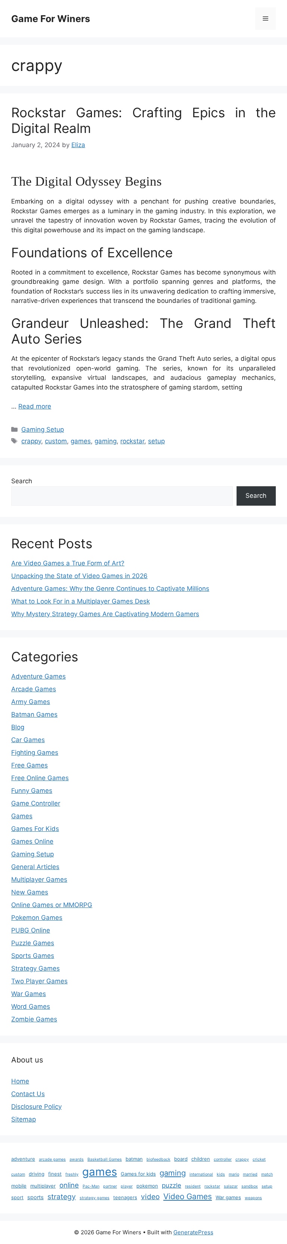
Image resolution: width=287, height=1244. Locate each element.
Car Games (28, 740)
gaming (106, 441)
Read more (34, 406)
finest (55, 1174)
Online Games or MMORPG (51, 905)
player (127, 1186)
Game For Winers (50, 18)
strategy (61, 1196)
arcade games (52, 1159)
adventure (23, 1159)
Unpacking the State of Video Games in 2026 (79, 576)
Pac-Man (91, 1186)
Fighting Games (34, 752)
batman (134, 1159)
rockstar (132, 441)
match (267, 1174)
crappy (31, 441)
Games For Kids (35, 828)
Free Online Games (40, 778)
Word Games (30, 1006)
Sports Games (32, 955)
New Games (29, 892)
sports (35, 1197)
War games (228, 1197)
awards (77, 1159)
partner (110, 1186)
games (81, 441)
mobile (19, 1186)
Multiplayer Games (39, 879)
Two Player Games (39, 981)
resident (193, 1186)
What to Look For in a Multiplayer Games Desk (80, 601)
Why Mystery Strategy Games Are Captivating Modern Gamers (105, 614)
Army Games (30, 701)
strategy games (94, 1197)
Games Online (32, 841)
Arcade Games (33, 689)
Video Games (187, 1196)
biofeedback (158, 1159)
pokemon (147, 1186)
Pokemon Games (36, 917)
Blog (17, 727)
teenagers (125, 1197)
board (181, 1159)
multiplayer (43, 1186)
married (250, 1174)
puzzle (171, 1185)
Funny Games (31, 790)
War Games (28, 994)
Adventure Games (38, 676)
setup (156, 441)
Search (21, 481)
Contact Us (28, 1094)
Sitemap (23, 1119)
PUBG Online (30, 930)
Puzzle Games (32, 943)
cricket (259, 1159)
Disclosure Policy (36, 1106)
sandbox (249, 1186)
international (201, 1174)
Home (20, 1081)
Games (22, 816)
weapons (253, 1197)
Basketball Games (104, 1159)
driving (36, 1174)
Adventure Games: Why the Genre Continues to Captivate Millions (110, 588)
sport (17, 1197)
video (150, 1196)
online (69, 1185)
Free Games (29, 765)
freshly (71, 1174)
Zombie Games (34, 1019)
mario (234, 1174)
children (200, 1159)
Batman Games (34, 714)
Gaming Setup (42, 429)
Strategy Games (35, 968)
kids (221, 1174)
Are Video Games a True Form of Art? (67, 563)
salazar (231, 1186)
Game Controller (35, 803)
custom (56, 441)
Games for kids (138, 1174)
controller (223, 1159)
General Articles (35, 867)
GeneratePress (193, 1232)
